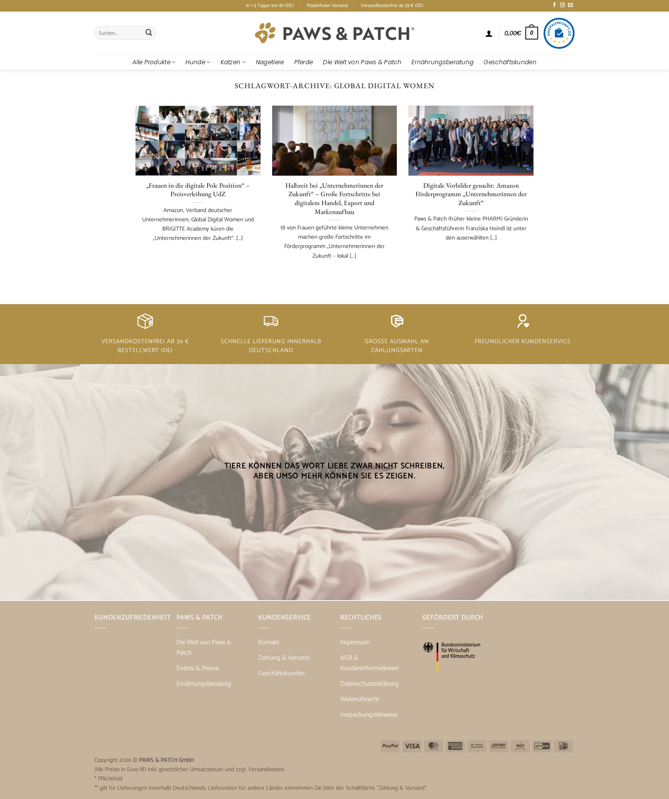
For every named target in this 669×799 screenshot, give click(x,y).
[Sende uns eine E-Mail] (570, 5)
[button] (489, 33)
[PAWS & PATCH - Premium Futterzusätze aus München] (334, 33)
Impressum (355, 642)
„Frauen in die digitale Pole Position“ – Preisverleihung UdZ (198, 189)
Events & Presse (198, 668)
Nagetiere (270, 62)
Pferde (303, 62)
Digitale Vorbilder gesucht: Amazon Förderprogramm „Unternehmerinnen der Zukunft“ (471, 194)
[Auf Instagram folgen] (562, 5)
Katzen (231, 62)
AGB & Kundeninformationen (369, 663)
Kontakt (268, 642)
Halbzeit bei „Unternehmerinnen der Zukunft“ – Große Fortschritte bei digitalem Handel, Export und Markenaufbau (334, 198)
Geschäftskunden (510, 62)
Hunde (195, 62)
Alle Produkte (151, 62)
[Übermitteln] (149, 33)
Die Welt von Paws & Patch (362, 62)
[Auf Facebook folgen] (554, 5)
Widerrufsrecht (359, 699)
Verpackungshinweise (369, 715)
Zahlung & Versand (283, 658)
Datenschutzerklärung (369, 684)
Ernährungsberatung (442, 62)
